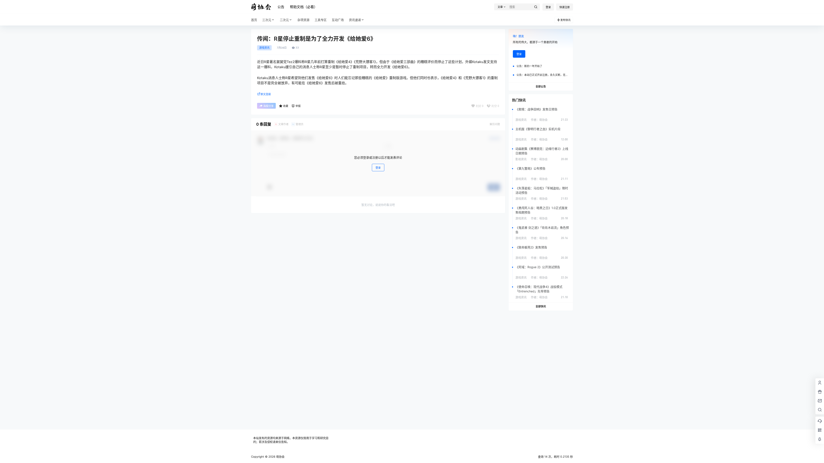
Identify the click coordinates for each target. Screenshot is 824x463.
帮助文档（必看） (303, 7)
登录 (548, 7)
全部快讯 (541, 306)
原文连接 (266, 94)
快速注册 (564, 7)
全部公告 (541, 86)
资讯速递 (355, 20)
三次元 (266, 20)
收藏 (285, 106)
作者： (539, 119)
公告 (280, 7)
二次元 (284, 20)
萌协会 (280, 456)
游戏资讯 (264, 48)
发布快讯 (565, 20)
